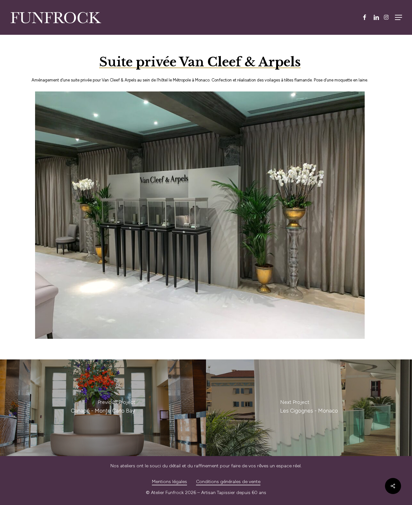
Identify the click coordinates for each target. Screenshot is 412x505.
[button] (398, 17)
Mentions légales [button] (169, 481)
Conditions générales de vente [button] (228, 481)
